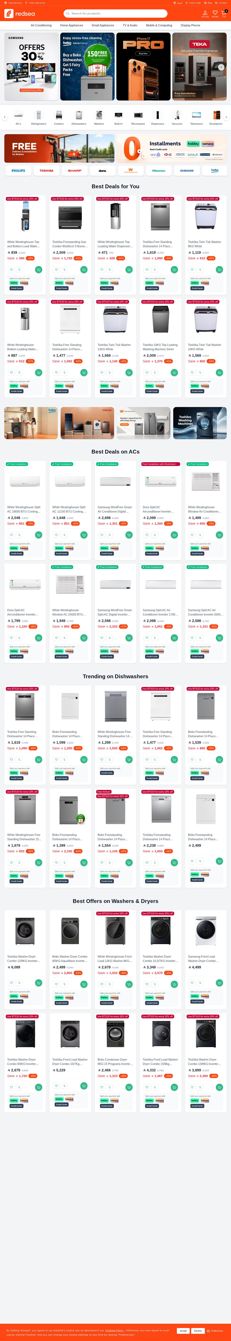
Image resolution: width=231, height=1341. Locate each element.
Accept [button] (183, 1331)
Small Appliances (103, 25)
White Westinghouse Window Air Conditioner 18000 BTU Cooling (203, 511)
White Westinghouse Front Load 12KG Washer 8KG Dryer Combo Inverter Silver (115, 961)
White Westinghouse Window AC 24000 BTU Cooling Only (67, 614)
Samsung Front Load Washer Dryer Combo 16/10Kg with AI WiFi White (205, 961)
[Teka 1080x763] (199, 66)
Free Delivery (15, 2)
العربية (179, 2)
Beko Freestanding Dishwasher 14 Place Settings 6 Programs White (205, 839)
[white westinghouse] (123, 171)
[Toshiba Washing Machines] (200, 423)
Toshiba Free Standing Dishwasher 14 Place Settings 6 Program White (68, 349)
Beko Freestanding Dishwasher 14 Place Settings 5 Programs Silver (205, 736)
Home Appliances (71, 25)
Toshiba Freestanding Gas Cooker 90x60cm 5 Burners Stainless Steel (69, 246)
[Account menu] (205, 13)
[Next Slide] (221, 67)
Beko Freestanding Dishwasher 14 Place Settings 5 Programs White (69, 736)
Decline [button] (198, 1331)
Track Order (195, 2)
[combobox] (115, 13)
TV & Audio (130, 25)
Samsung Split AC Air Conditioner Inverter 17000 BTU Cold (160, 614)
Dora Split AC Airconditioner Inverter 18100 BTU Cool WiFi (157, 511)
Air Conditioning (41, 25)
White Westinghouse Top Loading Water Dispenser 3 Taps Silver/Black (115, 246)
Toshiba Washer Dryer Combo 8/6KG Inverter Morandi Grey (21, 1064)
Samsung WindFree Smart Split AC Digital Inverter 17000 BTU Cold (115, 614)
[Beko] (207, 171)
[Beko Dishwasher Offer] (87, 66)
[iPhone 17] (143, 66)
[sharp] (66, 171)
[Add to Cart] (38, 269)
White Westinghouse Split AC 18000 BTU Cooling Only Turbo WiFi (23, 511)
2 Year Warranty (37, 2)
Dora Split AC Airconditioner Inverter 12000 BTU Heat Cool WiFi (24, 614)
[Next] (226, 117)
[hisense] (151, 171)
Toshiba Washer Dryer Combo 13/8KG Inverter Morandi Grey (203, 1064)
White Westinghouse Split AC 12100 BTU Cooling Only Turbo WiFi (68, 511)
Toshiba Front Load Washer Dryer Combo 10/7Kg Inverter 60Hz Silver (70, 1064)
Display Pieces (190, 25)
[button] (215, 1331)
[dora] (94, 171)
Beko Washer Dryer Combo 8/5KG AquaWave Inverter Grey (69, 961)
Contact (223, 2)
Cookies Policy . (115, 1330)
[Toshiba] (87, 423)
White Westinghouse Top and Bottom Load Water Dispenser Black (23, 246)
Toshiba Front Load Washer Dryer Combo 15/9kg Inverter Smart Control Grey (160, 1064)
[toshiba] (38, 171)
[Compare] (19, 269)
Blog (210, 2)
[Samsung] (31, 66)
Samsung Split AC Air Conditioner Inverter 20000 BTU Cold (205, 614)
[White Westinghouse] (143, 423)
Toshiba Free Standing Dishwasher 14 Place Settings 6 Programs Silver (160, 246)
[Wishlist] (215, 12)
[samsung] (179, 171)
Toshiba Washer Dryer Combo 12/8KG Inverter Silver (22, 961)
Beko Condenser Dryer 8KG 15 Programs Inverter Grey (114, 1064)
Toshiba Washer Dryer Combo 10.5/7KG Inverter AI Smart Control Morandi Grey (160, 961)
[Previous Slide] (9, 67)
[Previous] (4, 117)
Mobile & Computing (159, 25)
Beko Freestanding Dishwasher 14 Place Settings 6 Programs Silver (69, 839)
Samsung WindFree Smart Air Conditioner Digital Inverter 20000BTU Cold (115, 511)
